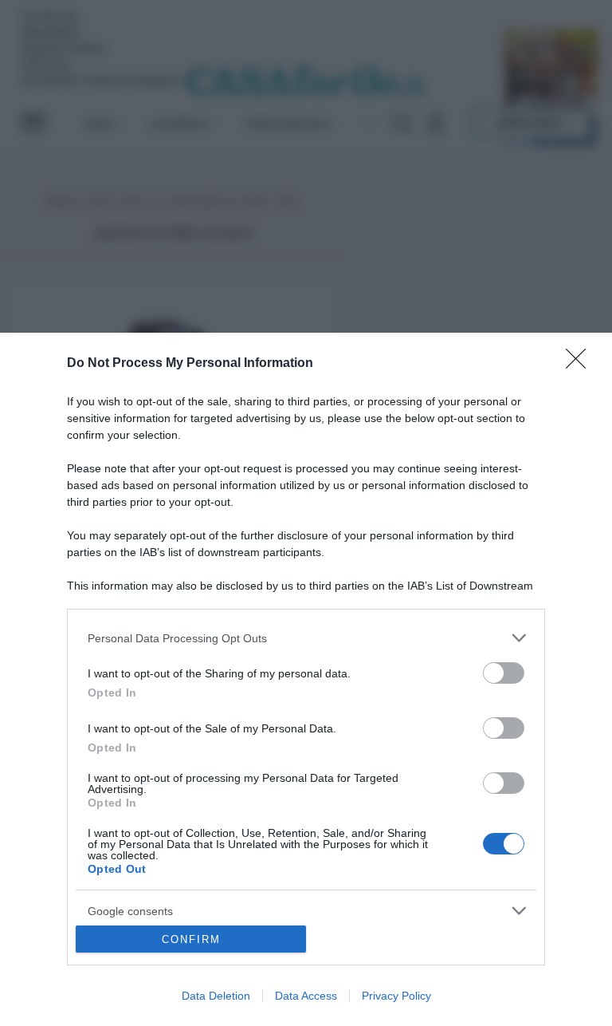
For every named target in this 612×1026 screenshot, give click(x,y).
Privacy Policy (396, 995)
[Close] (581, 364)
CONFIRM (191, 939)
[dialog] (306, 679)
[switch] (503, 673)
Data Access (306, 995)
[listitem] (306, 637)
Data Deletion (216, 995)
